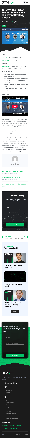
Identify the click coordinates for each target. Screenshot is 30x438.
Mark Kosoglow (6, 60)
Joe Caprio (5, 57)
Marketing (8, 411)
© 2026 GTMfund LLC (22, 434)
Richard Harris (6, 66)
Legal (3, 434)
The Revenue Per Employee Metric (11, 178)
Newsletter (9, 390)
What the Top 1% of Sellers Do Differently (13, 171)
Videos (3, 25)
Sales (7, 407)
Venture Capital (10, 402)
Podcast (8, 392)
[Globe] (11, 383)
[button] (24, 2)
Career (8, 405)
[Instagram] (14, 383)
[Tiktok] (17, 383)
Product (8, 416)
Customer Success (11, 413)
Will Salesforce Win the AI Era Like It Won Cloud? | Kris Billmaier (14, 305)
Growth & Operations (12, 418)
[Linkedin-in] (2, 383)
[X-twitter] (5, 383)
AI (6, 400)
